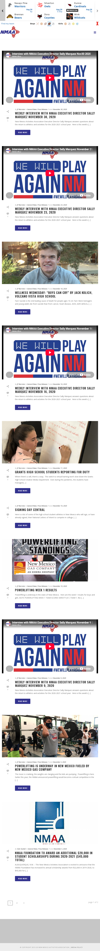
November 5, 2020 (59, 762)
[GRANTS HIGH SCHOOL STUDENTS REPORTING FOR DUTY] (50, 442)
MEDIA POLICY (77, 947)
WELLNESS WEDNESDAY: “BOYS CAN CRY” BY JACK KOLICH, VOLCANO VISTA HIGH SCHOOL (53, 294)
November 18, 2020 (60, 289)
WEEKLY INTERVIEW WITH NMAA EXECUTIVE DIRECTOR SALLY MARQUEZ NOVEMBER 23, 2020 (55, 210)
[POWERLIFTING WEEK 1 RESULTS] (50, 560)
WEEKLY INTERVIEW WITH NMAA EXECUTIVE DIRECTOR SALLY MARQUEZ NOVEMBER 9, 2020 (55, 684)
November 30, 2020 (60, 109)
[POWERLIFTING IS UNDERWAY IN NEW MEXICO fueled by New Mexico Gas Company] (50, 736)
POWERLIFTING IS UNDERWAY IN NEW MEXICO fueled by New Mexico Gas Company (52, 767)
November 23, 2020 (60, 205)
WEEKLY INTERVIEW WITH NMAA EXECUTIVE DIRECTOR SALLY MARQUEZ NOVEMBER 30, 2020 (55, 115)
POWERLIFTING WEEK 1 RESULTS (36, 590)
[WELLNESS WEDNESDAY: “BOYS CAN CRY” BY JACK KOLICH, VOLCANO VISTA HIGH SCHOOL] (50, 263)
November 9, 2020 (59, 678)
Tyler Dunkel (21, 849)
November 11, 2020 (60, 468)
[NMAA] (10, 32)
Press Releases (42, 109)
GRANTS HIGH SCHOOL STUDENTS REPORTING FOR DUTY (52, 472)
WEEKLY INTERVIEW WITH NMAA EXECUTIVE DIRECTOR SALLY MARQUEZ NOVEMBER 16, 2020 (55, 390)
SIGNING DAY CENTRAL (30, 509)
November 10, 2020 (60, 506)
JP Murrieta (21, 109)
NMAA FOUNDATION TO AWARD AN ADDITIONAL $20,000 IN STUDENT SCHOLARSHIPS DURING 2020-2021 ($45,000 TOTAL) (54, 856)
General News (32, 109)
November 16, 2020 (60, 384)
